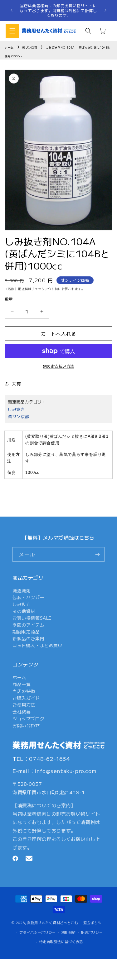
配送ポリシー (92, 932)
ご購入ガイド (26, 698)
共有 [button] (16, 383)
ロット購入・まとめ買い (37, 645)
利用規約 (68, 932)
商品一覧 (21, 684)
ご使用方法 (23, 705)
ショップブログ (28, 718)
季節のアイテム (28, 625)
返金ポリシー (94, 922)
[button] (12, 31)
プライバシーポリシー (37, 932)
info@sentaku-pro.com (65, 771)
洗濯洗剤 (21, 590)
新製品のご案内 (28, 638)
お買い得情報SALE (31, 618)
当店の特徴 (23, 691)
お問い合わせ (26, 725)
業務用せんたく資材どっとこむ (52, 922)
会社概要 (21, 712)
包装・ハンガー (28, 597)
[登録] (97, 554)
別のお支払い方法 (58, 366)
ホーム (9, 47)
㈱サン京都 (29, 47)
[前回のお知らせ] (11, 10)
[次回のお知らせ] (105, 10)
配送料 (23, 288)
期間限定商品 (26, 631)
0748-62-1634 (49, 758)
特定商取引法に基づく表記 (61, 941)
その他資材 (23, 611)
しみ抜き (16, 409)
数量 (9, 299)
